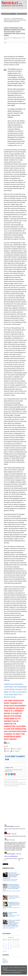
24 (13, 946)
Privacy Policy (5, 967)
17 (13, 945)
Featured (23, 37)
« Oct (3, 951)
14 (6, 945)
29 (8, 948)
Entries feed (4, 959)
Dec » (6, 951)
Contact (11, 967)
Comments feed (5, 961)
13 (3, 945)
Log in (3, 958)
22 (8, 946)
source (19, 145)
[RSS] (6, 774)
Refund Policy (17, 967)
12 (18, 943)
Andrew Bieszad (8, 37)
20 (3, 946)
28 (6, 948)
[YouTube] (14, 774)
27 (3, 948)
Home (10, 18)
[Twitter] (9, 774)
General (5, 39)
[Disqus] (15, 805)
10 (13, 943)
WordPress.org (5, 962)
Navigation (13, 13)
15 (8, 945)
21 (6, 946)
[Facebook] (12, 774)
